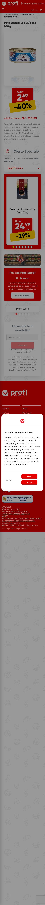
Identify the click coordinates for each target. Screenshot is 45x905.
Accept (29, 482)
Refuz (29, 476)
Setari (8, 480)
